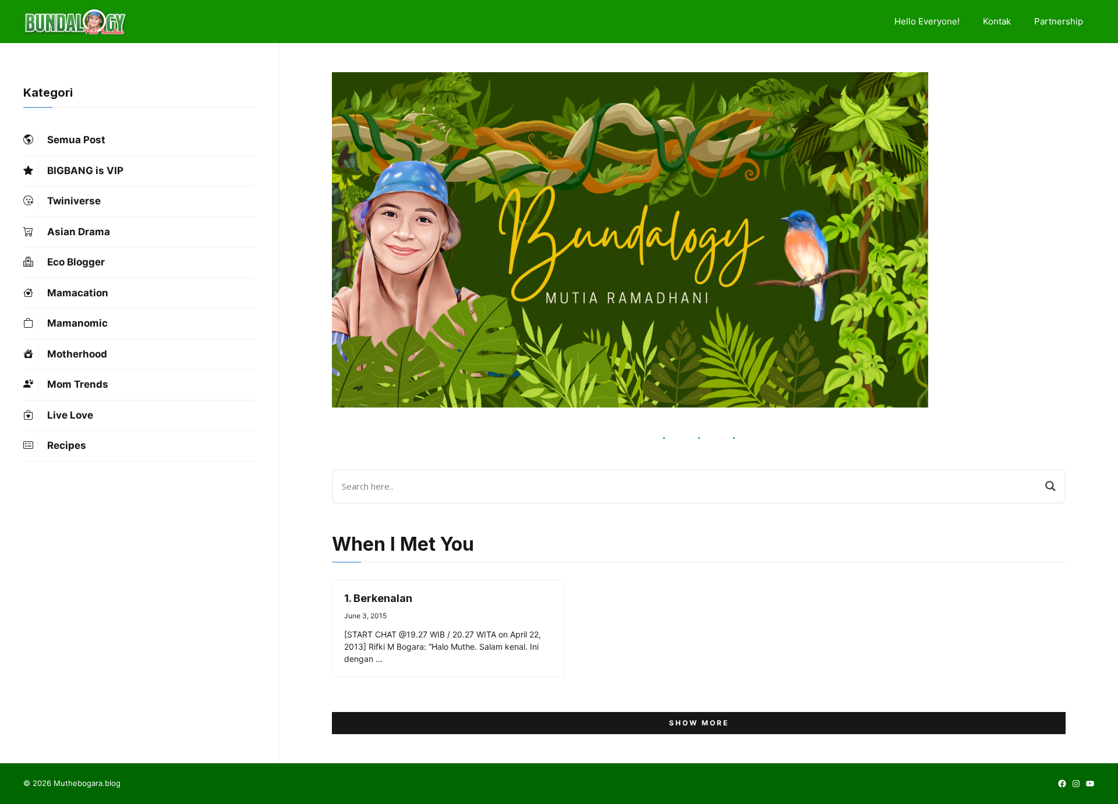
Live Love (70, 415)
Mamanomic (77, 323)
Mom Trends (77, 384)
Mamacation (77, 293)
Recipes (66, 445)
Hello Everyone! (927, 21)
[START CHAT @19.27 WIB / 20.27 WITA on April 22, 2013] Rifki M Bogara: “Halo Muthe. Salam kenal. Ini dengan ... (442, 646)
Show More (699, 722)
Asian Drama (78, 232)
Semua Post (76, 140)
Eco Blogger (76, 262)
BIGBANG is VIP (85, 170)
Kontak (997, 21)
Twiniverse (74, 201)
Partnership (1058, 21)
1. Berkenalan (378, 598)
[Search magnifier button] (1050, 486)
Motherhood (77, 354)
